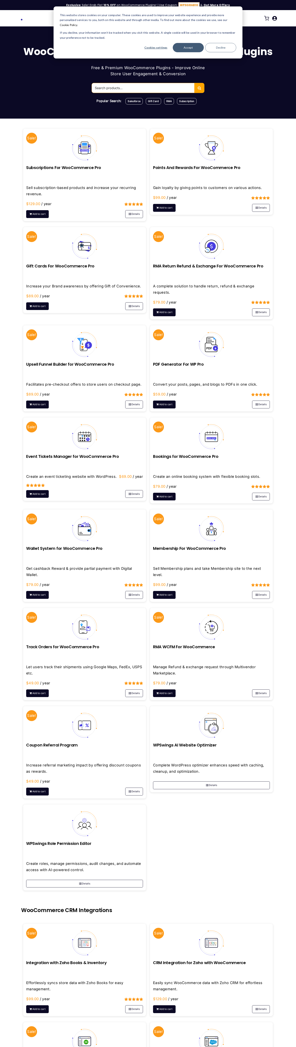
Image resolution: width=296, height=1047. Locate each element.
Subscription (186, 101)
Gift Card (153, 101)
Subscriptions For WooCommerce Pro (63, 167)
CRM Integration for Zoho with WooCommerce (199, 963)
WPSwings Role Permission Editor (58, 843)
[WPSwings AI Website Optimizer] (211, 722)
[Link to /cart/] (266, 18)
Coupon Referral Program (52, 745)
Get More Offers (217, 5)
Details (135, 213)
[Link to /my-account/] (274, 18)
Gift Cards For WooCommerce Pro (60, 266)
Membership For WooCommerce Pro (189, 548)
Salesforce (134, 101)
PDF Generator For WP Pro (178, 364)
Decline (221, 47)
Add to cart (39, 213)
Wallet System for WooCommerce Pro (64, 548)
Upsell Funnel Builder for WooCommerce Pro (70, 364)
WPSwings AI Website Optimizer (184, 745)
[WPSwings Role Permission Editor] (84, 821)
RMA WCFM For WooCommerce (184, 647)
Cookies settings (155, 47)
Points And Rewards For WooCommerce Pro (196, 167)
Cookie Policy (68, 25)
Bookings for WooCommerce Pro (185, 456)
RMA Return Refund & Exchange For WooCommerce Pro (208, 266)
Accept (188, 47)
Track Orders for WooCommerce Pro (62, 647)
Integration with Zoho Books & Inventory (66, 963)
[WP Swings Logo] (35, 16)
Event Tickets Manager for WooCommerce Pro (72, 456)
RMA (169, 101)
